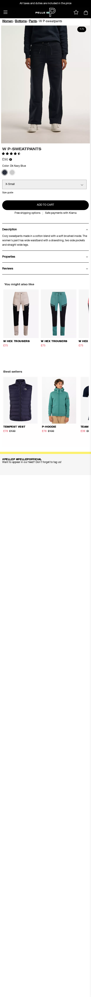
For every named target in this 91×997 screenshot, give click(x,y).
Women (7, 21)
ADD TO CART (45, 205)
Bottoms (21, 21)
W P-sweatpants (50, 21)
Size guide (7, 192)
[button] (5, 12)
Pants (33, 21)
